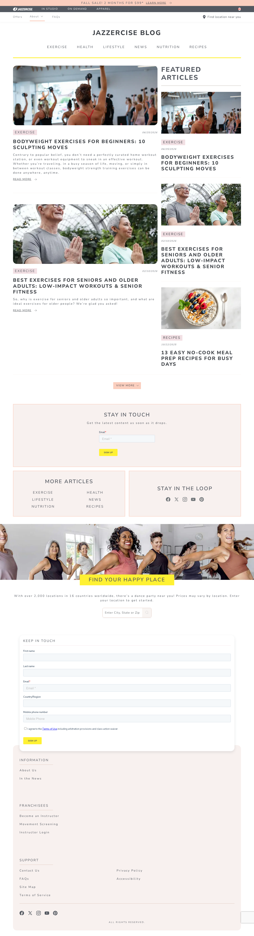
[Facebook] (168, 499)
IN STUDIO (50, 9)
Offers (17, 17)
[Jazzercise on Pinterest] (55, 913)
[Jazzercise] (25, 9)
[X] (176, 499)
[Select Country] (239, 9)
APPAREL (104, 9)
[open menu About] (42, 16)
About (34, 16)
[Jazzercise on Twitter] (30, 913)
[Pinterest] (201, 499)
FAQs (56, 17)
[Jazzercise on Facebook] (22, 913)
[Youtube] (193, 499)
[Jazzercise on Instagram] (38, 913)
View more (125, 385)
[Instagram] (185, 499)
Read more (22, 179)
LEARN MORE (156, 3)
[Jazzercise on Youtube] (47, 913)
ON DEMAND (77, 9)
